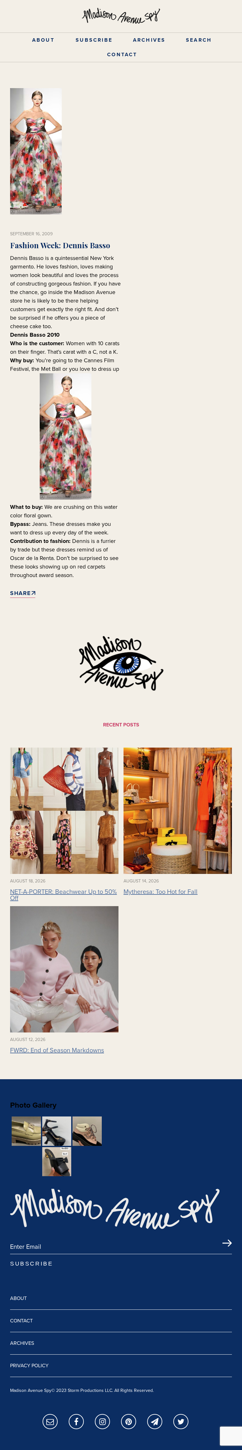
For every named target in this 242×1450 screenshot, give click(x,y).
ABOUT (43, 40)
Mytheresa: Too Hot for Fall (161, 891)
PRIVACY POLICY (29, 1365)
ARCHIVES (149, 40)
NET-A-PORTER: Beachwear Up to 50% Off (63, 894)
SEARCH (199, 40)
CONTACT (122, 54)
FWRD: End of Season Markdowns (57, 1050)
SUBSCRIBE (94, 40)
